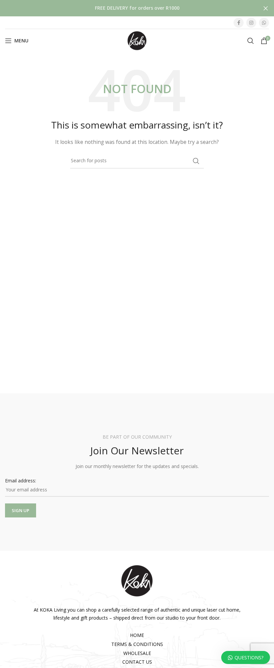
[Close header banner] (265, 8)
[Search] (250, 40)
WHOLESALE (137, 653)
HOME (137, 635)
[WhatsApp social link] (264, 23)
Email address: (20, 480)
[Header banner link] (127, 8)
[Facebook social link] (239, 23)
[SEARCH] (196, 161)
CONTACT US (137, 662)
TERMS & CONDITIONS (137, 644)
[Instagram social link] (251, 23)
